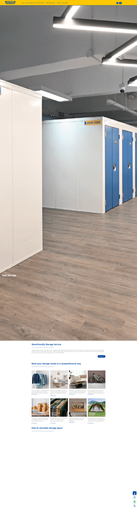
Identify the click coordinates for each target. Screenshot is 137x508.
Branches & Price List (40, 2)
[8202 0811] (134, 505)
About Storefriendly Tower (30, 2)
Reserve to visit (134, 498)
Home (23, 2)
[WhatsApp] (135, 502)
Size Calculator (65, 2)
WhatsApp (134, 502)
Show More (34, 394)
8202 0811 (134, 506)
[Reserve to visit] (134, 497)
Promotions (59, 2)
